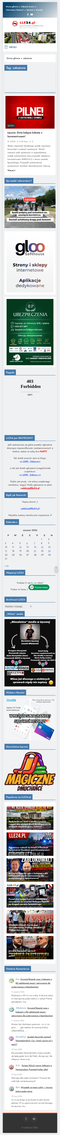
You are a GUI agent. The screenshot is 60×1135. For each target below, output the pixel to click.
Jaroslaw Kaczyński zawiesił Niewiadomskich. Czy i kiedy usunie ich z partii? (32, 1040)
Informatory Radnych (15, 9)
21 (35, 551)
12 (20, 547)
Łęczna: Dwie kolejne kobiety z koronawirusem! (25, 134)
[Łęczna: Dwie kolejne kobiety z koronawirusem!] (30, 112)
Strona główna (12, 6)
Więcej (11, 170)
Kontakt (39, 9)
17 (6, 551)
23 (49, 551)
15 (42, 547)
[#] (30, 37)
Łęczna (11, 125)
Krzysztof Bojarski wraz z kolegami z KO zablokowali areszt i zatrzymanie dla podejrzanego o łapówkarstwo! (31, 983)
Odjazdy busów (27, 6)
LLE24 (12, 141)
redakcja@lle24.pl (30, 508)
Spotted (30, 9)
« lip (6, 565)
